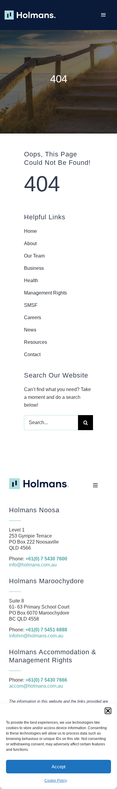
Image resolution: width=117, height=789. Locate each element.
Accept (58, 766)
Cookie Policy (55, 780)
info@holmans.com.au (33, 564)
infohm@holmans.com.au (36, 635)
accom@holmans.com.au (36, 686)
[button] (108, 711)
